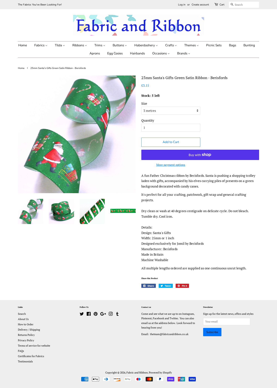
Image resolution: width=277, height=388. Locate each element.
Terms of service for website (34, 345)
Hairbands (137, 53)
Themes (190, 45)
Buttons (119, 45)
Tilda (59, 45)
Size (144, 103)
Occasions (160, 53)
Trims (98, 45)
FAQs (21, 351)
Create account (200, 4)
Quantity (147, 120)
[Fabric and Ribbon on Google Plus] (103, 314)
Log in (181, 4)
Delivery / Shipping (29, 329)
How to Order (25, 324)
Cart (222, 4)
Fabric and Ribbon (137, 372)
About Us (23, 319)
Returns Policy (26, 335)
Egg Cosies (115, 53)
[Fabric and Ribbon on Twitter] (82, 314)
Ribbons (78, 45)
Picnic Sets (214, 45)
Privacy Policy (26, 340)
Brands (182, 53)
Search (22, 314)
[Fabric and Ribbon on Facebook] (88, 314)
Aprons (95, 53)
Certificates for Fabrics (31, 356)
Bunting (249, 45)
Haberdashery (145, 45)
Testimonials (25, 361)
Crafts (170, 45)
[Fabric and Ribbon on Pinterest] (95, 314)
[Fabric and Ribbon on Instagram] (111, 314)
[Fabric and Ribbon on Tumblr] (117, 314)
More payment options (170, 165)
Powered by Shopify (160, 372)
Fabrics (39, 45)
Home (22, 45)
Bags (232, 45)
